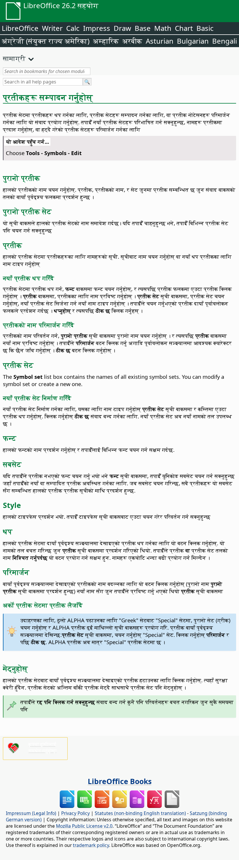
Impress (96, 28)
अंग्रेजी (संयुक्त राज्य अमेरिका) (45, 41)
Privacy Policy (75, 813)
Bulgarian (193, 41)
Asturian (159, 41)
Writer (52, 28)
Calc (73, 28)
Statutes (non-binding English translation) (140, 813)
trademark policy (91, 845)
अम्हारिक (106, 41)
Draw (122, 28)
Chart (184, 28)
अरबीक (132, 41)
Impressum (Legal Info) (31, 813)
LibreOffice (20, 28)
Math (162, 28)
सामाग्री (14, 58)
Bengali (224, 41)
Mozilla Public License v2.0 (84, 826)
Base (143, 28)
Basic (205, 28)
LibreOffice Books (120, 781)
